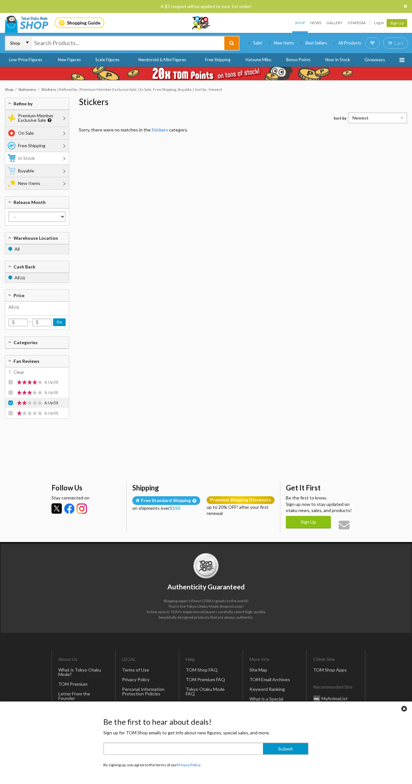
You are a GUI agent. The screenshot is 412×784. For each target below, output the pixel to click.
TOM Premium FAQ (205, 679)
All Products (349, 42)
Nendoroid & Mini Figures (162, 59)
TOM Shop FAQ (202, 670)
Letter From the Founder (74, 696)
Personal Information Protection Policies (143, 691)
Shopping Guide (83, 22)
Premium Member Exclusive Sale (35, 118)
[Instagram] (82, 508)
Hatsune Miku (258, 59)
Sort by (339, 118)
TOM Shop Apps (330, 670)
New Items (284, 42)
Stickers (93, 102)
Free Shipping (217, 59)
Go (59, 322)
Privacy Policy (135, 679)
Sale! (258, 42)
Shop (300, 22)
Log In (379, 22)
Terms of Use (135, 670)
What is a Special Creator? (266, 701)
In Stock (26, 158)
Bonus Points (298, 59)
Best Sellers (316, 42)
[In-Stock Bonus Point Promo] (206, 73)
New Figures (69, 59)
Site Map (258, 670)
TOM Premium (73, 684)
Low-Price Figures (25, 59)
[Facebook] (69, 508)
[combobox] (127, 43)
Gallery (334, 22)
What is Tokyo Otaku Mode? (79, 672)
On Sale (26, 133)
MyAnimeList (335, 698)
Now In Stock (337, 59)
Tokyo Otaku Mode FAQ (205, 691)
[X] (57, 508)
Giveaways (374, 59)
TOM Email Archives (269, 679)
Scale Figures (107, 59)
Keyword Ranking (267, 689)
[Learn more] (49, 120)
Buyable (26, 170)
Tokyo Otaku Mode (201, 23)
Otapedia (357, 22)
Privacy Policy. (189, 764)
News (315, 22)
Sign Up (397, 23)
